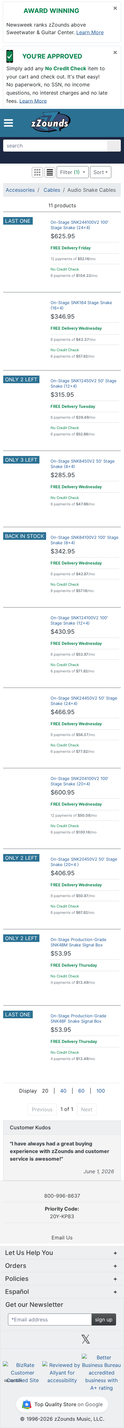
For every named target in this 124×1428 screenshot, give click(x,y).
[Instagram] (62, 1341)
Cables (52, 190)
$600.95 (63, 792)
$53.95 (61, 953)
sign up (104, 1319)
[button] (8, 123)
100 (100, 1091)
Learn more (90, 32)
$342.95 (63, 551)
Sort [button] (98, 172)
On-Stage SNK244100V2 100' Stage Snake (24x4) (79, 225)
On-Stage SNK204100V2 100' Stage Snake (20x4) (79, 781)
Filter (70, 172)
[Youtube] (109, 1341)
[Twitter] (86, 1341)
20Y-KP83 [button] (62, 1212)
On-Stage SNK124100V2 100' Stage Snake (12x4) (79, 620)
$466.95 (63, 712)
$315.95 (62, 394)
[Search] (114, 146)
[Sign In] (101, 123)
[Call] (112, 123)
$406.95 (63, 873)
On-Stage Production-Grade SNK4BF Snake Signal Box (79, 1018)
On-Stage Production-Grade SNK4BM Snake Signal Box (79, 942)
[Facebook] (38, 1341)
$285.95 (63, 475)
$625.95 (63, 236)
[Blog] (14, 1341)
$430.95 (63, 631)
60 (81, 1091)
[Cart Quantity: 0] (88, 123)
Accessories (20, 190)
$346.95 (63, 316)
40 (63, 1091)
